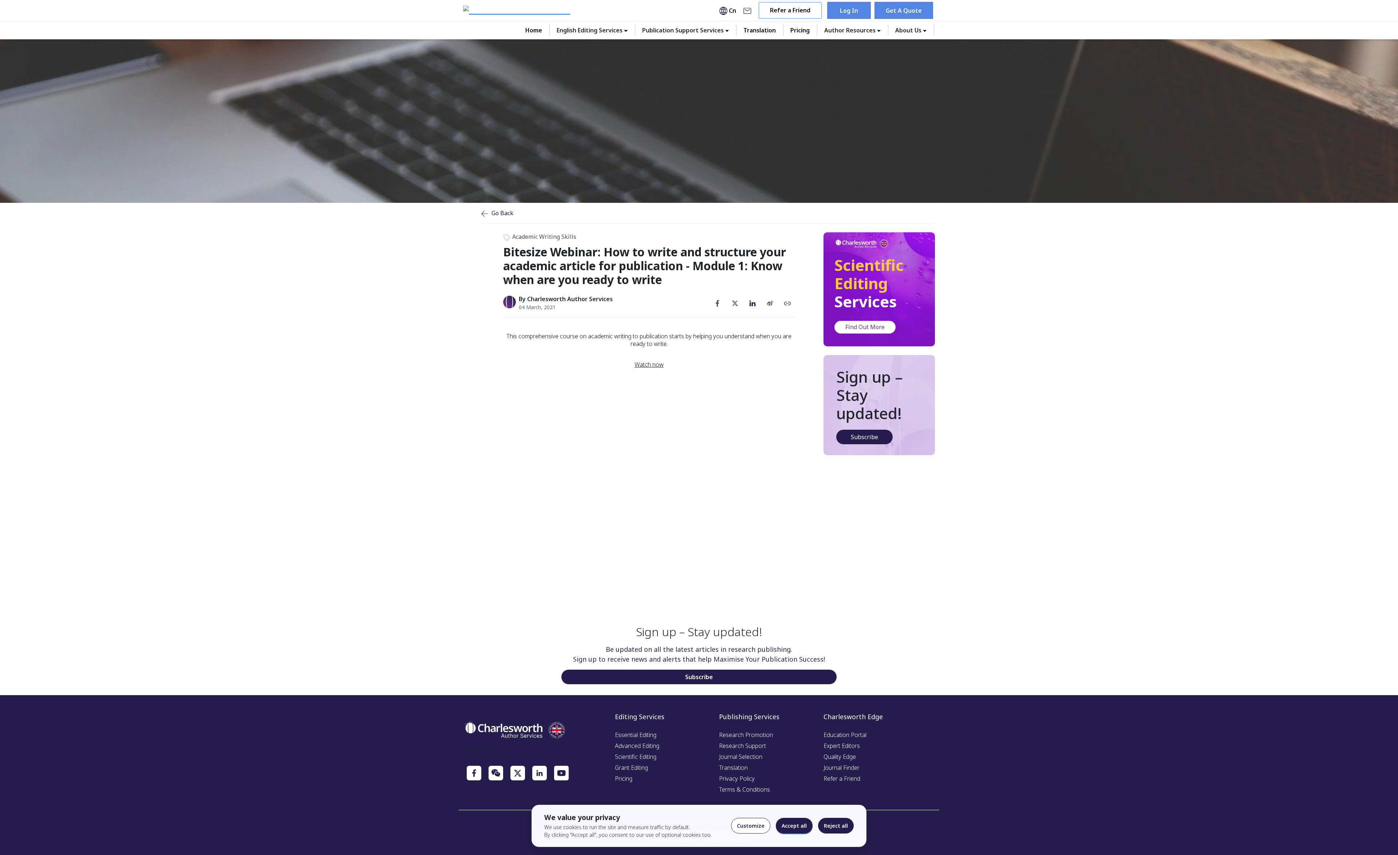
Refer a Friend (790, 10)
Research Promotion (746, 735)
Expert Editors (842, 746)
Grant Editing (631, 768)
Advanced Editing (637, 746)
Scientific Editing (635, 757)
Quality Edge (840, 757)
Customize (751, 825)
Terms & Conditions (744, 789)
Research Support (742, 746)
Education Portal (845, 735)
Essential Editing (635, 735)
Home (533, 30)
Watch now (649, 365)
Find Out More (865, 327)
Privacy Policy (737, 779)
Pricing (800, 30)
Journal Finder (842, 768)
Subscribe (864, 437)
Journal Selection (740, 757)
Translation (759, 30)
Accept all (794, 825)
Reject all (836, 825)
